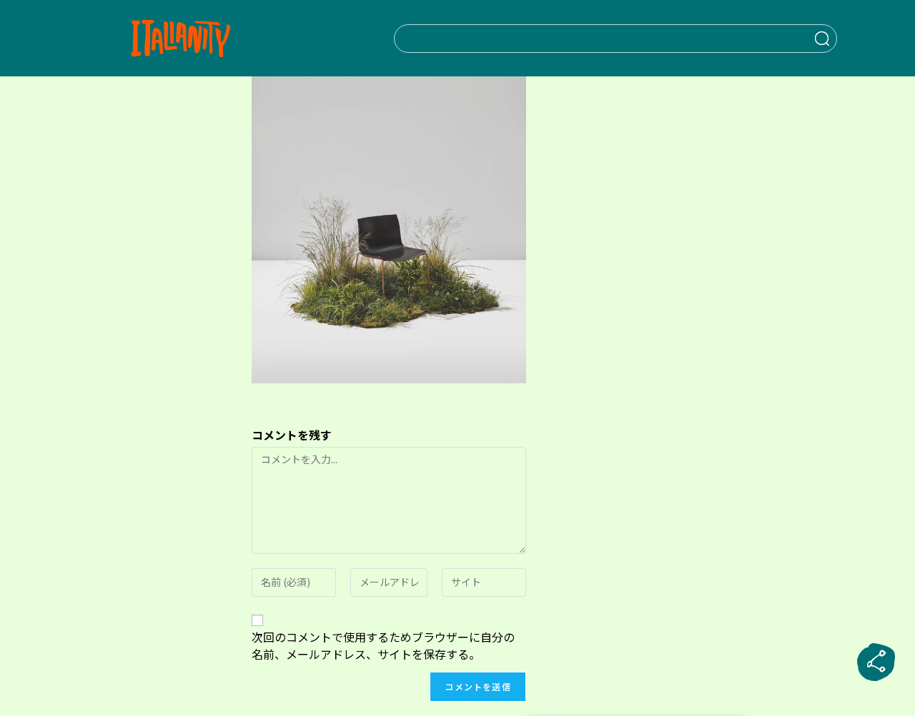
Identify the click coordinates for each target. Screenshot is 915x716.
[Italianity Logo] (180, 38)
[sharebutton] (876, 662)
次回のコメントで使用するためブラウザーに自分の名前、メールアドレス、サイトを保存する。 (383, 645)
